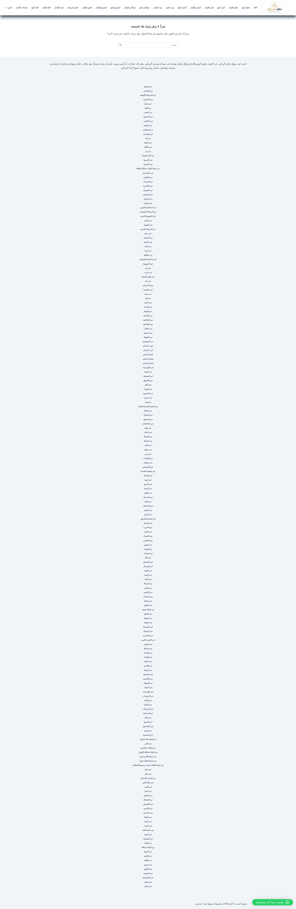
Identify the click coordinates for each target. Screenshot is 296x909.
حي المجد (148, 575)
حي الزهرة (148, 203)
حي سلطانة (148, 255)
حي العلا (148, 558)
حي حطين (148, 882)
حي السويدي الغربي (148, 216)
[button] (272, 902)
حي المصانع (148, 419)
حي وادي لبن (148, 134)
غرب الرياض (148, 350)
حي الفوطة (148, 337)
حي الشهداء (148, 683)
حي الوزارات (148, 458)
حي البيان (148, 886)
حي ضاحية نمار (148, 173)
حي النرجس (148, 813)
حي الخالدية (148, 316)
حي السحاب (148, 553)
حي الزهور (148, 545)
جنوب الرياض (148, 346)
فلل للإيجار (46, 7)
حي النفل (148, 717)
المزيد (9, 7)
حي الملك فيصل (148, 609)
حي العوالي (148, 177)
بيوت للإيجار (157, 7)
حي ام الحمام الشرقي (148, 259)
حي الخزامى (148, 121)
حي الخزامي (148, 91)
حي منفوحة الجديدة (148, 471)
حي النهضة (148, 622)
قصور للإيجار (87, 7)
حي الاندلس (148, 592)
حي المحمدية (148, 735)
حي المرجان (148, 497)
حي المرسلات (148, 709)
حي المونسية (148, 627)
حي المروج (148, 722)
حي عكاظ (148, 147)
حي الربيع (148, 865)
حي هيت (148, 402)
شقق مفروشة (73, 7)
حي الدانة (148, 579)
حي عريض (148, 398)
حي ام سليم (148, 333)
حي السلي (148, 510)
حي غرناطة (148, 648)
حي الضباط (148, 436)
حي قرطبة (148, 601)
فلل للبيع (35, 7)
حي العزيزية (148, 160)
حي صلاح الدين (148, 782)
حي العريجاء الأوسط (148, 95)
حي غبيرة (148, 480)
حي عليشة (148, 125)
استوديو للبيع (115, 7)
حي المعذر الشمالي (148, 778)
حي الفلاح (148, 860)
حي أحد (148, 138)
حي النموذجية (148, 341)
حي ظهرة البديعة (148, 277)
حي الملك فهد (148, 726)
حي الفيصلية (148, 376)
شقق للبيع (246, 7)
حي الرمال (148, 687)
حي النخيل (148, 705)
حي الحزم (148, 220)
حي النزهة (148, 852)
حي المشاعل (148, 506)
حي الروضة (148, 670)
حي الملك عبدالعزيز (148, 748)
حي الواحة (148, 700)
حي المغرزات (148, 696)
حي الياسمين (148, 804)
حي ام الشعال (148, 424)
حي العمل (148, 328)
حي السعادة (148, 597)
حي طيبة (148, 428)
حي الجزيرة (148, 527)
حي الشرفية (148, 117)
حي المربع (148, 484)
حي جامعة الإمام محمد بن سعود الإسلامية (148, 765)
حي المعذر (148, 112)
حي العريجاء (148, 182)
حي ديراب (148, 272)
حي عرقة (148, 233)
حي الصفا (148, 372)
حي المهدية (148, 225)
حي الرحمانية (148, 713)
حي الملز (148, 445)
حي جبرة (148, 294)
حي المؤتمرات (148, 367)
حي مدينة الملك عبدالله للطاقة (148, 168)
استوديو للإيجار (101, 7)
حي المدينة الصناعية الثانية (148, 406)
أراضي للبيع (182, 7)
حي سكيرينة (148, 290)
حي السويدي (148, 190)
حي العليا (148, 843)
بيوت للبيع (170, 7)
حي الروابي (148, 644)
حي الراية (148, 501)
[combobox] (151, 45)
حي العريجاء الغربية (148, 229)
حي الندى (148, 791)
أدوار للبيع (221, 7)
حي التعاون (148, 869)
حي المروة (148, 86)
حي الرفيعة (148, 242)
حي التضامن (148, 540)
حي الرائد (148, 246)
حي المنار (148, 588)
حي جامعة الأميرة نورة (148, 756)
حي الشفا (148, 143)
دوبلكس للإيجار (130, 7)
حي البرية (148, 821)
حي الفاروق (148, 380)
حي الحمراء (148, 536)
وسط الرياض (148, 285)
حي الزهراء (148, 389)
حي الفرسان (148, 566)
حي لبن (148, 268)
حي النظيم (148, 605)
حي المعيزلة (148, 674)
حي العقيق (148, 795)
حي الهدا (148, 108)
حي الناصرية (148, 99)
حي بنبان (148, 769)
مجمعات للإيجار (22, 7)
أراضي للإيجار (195, 7)
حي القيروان (148, 839)
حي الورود (148, 731)
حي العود (148, 385)
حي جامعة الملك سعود (148, 761)
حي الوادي (148, 856)
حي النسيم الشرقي (148, 519)
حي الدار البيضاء (148, 156)
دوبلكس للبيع (145, 7)
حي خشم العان (148, 830)
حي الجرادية (148, 238)
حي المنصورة (148, 393)
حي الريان (148, 532)
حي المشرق (148, 562)
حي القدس (148, 666)
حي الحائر (148, 432)
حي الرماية (148, 523)
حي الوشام (148, 311)
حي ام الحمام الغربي (148, 207)
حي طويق (148, 493)
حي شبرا (148, 251)
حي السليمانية (148, 878)
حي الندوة (148, 514)
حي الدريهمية (148, 264)
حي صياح (148, 104)
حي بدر (148, 151)
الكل (255, 7)
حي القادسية (148, 679)
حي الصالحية (148, 320)
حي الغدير (148, 787)
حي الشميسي (148, 467)
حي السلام (148, 661)
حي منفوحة (148, 463)
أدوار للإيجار (209, 7)
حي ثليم (148, 298)
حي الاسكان (148, 415)
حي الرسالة (148, 583)
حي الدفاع (148, 411)
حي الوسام (148, 549)
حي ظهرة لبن (148, 692)
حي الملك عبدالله (148, 847)
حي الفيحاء (148, 653)
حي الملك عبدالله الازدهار (148, 752)
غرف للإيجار (59, 7)
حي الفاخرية (148, 186)
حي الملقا (148, 817)
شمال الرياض (148, 359)
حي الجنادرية (148, 635)
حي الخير (148, 743)
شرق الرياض (148, 354)
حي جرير (148, 454)
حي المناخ (148, 488)
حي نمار (148, 281)
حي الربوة (148, 834)
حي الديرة (148, 302)
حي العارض (148, 808)
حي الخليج (148, 614)
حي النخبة (148, 571)
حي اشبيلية (148, 618)
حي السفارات (148, 130)
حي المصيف (148, 873)
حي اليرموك (148, 631)
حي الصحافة (148, 800)
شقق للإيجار (233, 7)
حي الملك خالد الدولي (148, 739)
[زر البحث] (120, 45)
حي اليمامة (148, 475)
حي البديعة (148, 199)
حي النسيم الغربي (148, 640)
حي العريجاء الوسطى (148, 212)
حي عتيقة (148, 450)
